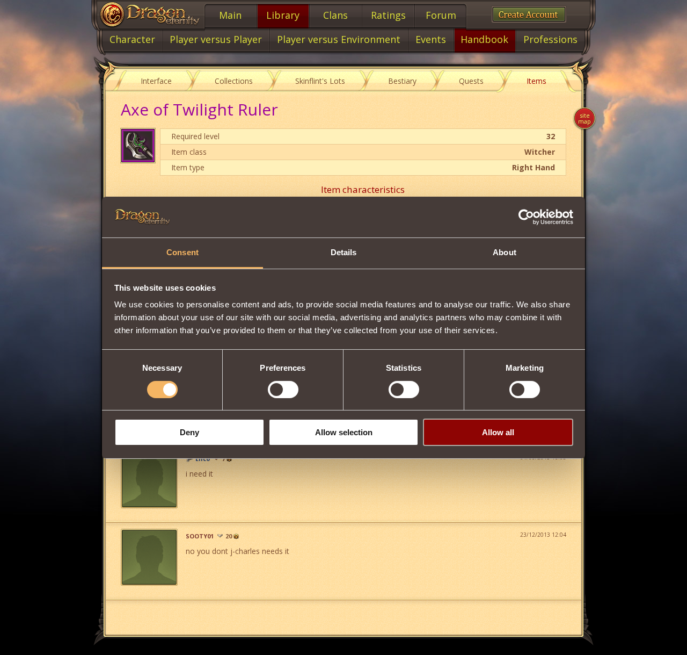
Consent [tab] (182, 252)
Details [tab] (344, 252)
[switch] (283, 389)
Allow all (498, 432)
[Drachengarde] (189, 459)
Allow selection (343, 432)
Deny (189, 432)
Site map (584, 118)
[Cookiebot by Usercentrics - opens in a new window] (526, 217)
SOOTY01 (200, 536)
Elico (202, 459)
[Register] (529, 14)
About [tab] (504, 252)
